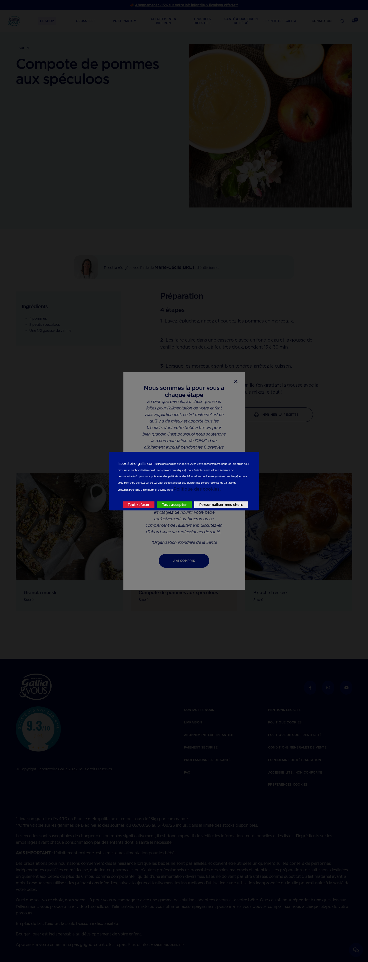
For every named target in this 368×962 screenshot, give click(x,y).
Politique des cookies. (197, 489)
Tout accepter (174, 505)
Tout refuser (138, 505)
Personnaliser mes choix (221, 505)
